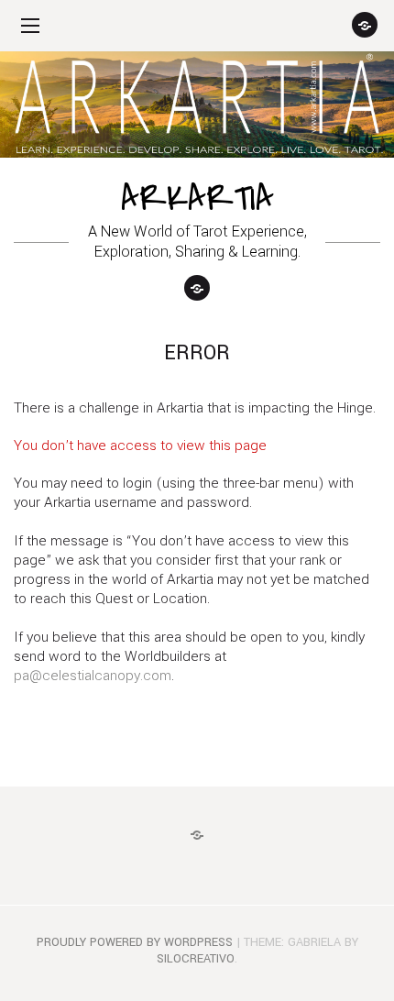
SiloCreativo (196, 959)
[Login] (365, 25)
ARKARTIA (197, 199)
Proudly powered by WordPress (135, 942)
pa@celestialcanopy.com (92, 676)
